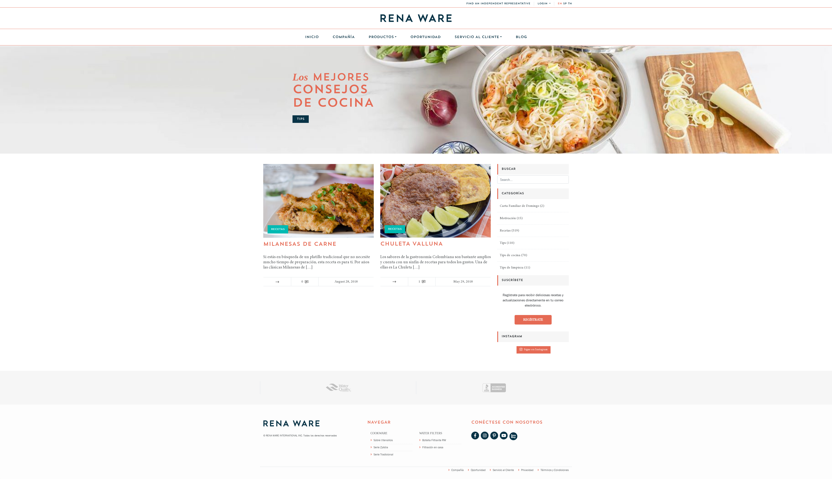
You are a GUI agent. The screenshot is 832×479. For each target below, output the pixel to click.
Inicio (312, 37)
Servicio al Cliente (503, 470)
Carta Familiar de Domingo (519, 206)
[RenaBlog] (513, 436)
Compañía (344, 37)
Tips (503, 243)
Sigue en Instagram (536, 349)
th (570, 3)
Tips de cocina (510, 255)
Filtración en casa (432, 447)
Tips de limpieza (511, 267)
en (560, 3)
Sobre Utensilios (383, 440)
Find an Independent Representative (498, 3)
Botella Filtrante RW (434, 440)
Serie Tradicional (383, 454)
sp (565, 3)
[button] (544, 3)
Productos (381, 37)
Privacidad (527, 470)
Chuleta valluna (411, 244)
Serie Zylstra (381, 447)
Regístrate (533, 319)
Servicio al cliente (477, 37)
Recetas (505, 230)
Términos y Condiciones (555, 470)
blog (521, 37)
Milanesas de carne (299, 244)
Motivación (508, 218)
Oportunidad (425, 37)
